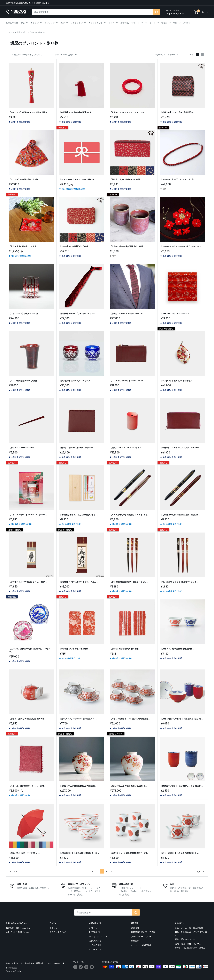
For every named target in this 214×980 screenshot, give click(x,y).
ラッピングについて (98, 936)
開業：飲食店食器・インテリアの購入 (191, 933)
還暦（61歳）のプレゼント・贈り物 (31, 32)
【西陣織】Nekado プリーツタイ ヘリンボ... (78, 313)
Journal (186, 22)
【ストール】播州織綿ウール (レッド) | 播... (27, 786)
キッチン (35, 22)
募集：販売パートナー (185, 939)
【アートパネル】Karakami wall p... (175, 313)
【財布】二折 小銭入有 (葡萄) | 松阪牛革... (77, 447)
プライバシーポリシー (141, 936)
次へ (198, 871)
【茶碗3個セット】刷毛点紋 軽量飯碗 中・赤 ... (79, 853)
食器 (23, 22)
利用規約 (135, 940)
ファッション (76, 22)
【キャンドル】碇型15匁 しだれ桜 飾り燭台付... (29, 112)
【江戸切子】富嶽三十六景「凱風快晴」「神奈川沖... (30, 650)
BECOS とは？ (95, 932)
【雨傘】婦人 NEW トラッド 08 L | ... (24, 853)
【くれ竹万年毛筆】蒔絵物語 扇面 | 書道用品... (180, 514)
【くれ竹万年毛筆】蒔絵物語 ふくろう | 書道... (129, 514)
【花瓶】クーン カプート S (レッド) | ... (126, 447)
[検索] (156, 12)
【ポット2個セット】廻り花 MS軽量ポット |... (179, 853)
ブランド (135, 22)
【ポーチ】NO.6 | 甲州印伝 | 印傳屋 (74, 246)
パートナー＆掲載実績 (141, 945)
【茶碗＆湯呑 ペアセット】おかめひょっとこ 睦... (181, 718)
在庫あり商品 (12, 22)
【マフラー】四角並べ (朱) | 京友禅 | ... (25, 179)
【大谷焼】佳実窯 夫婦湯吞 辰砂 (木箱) (126, 246)
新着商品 (125, 22)
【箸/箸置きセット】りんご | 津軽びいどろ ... (78, 514)
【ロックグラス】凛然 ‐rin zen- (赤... (24, 313)
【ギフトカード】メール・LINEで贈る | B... (77, 179)
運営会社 (135, 928)
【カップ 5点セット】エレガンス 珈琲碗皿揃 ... (130, 718)
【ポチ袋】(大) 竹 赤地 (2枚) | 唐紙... (125, 648)
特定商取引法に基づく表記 (143, 932)
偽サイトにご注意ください (18, 932)
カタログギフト (96, 22)
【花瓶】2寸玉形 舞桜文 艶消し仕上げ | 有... (128, 786)
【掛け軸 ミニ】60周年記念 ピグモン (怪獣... (28, 582)
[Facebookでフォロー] (75, 967)
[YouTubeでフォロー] (92, 967)
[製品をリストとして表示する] (202, 54)
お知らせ (93, 928)
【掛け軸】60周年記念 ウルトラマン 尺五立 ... (79, 582)
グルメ (112, 22)
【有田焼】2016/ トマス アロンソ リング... (128, 112)
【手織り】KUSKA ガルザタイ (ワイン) (126, 313)
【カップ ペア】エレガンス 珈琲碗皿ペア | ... (78, 718)
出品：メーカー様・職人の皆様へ (190, 928)
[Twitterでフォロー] (81, 967)
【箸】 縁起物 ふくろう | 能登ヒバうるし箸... (179, 582)
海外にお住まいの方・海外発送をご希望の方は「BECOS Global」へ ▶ (35, 963)
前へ (15, 871)
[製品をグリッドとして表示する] (197, 54)
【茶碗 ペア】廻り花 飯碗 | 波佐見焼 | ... (177, 648)
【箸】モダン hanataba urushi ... (22, 447)
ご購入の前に (95, 940)
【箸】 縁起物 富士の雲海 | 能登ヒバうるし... (129, 582)
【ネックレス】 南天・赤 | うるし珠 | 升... (177, 179)
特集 (175, 22)
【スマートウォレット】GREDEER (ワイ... (127, 380)
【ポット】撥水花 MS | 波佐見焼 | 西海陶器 (26, 718)
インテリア (50, 22)
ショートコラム (96, 949)
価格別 (164, 22)
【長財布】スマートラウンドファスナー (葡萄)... (181, 447)
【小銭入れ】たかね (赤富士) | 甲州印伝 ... (178, 112)
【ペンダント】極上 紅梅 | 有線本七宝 (176, 380)
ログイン (53, 928)
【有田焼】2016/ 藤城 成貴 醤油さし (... (76, 112)
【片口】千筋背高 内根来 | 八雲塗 (23, 380)
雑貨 (63, 22)
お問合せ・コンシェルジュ (18, 928)
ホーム (11, 32)
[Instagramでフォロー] (86, 967)
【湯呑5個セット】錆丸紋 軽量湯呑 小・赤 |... (129, 853)
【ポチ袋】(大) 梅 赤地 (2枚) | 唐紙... (74, 648)
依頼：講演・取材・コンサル (188, 943)
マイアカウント (174, 13)
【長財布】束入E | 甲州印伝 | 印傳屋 (125, 179)
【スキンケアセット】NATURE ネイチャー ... (28, 514)
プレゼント (150, 22)
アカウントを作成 (57, 932)
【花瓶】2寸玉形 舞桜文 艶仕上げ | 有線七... (77, 786)
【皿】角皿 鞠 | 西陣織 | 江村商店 (22, 246)
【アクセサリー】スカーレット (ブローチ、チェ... (181, 246)
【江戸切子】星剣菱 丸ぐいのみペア (74, 380)
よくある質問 (95, 945)
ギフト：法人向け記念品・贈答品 (190, 948)
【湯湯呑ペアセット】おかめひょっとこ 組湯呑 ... (181, 786)
